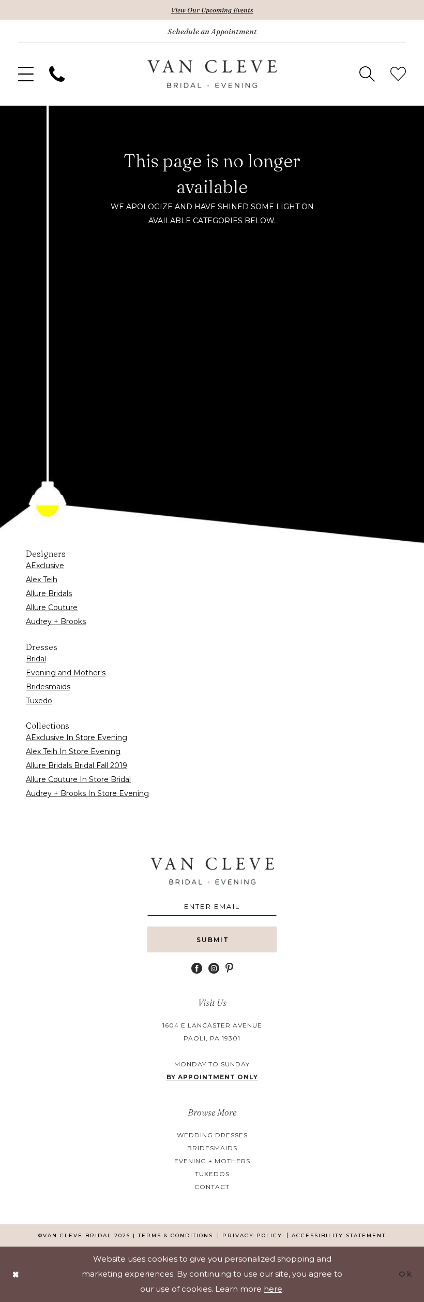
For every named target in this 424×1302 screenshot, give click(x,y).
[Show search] (367, 74)
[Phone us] (56, 74)
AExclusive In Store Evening (76, 737)
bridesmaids (212, 1148)
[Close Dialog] (16, 1274)
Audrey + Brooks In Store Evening (87, 793)
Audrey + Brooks (56, 621)
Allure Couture (52, 607)
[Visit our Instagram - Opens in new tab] (213, 968)
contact (212, 1187)
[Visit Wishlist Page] (398, 74)
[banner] (212, 74)
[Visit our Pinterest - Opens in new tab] (229, 968)
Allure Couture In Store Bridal (78, 779)
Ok (406, 1274)
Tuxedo (39, 700)
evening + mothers (212, 1161)
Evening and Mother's (65, 672)
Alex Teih (41, 579)
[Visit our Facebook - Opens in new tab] (196, 968)
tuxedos (212, 1174)
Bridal (36, 658)
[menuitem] (25, 74)
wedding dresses (212, 1135)
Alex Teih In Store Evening (73, 751)
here (273, 1289)
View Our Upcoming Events (212, 10)
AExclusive (45, 565)
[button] (25, 74)
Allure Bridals (49, 593)
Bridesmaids (48, 686)
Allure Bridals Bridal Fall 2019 (76, 765)
